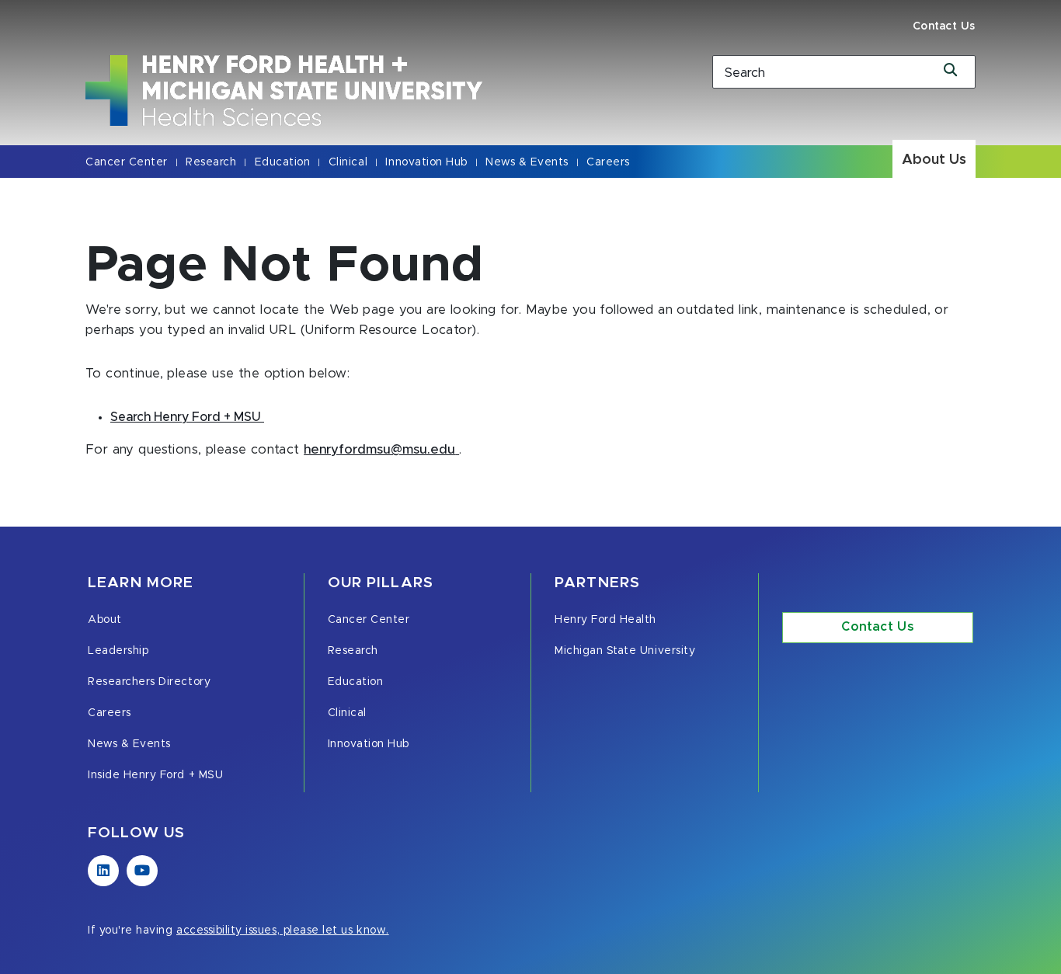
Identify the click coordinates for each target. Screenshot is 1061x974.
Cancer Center (126, 162)
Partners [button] (597, 583)
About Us (934, 160)
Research (211, 162)
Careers (608, 162)
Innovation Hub (426, 162)
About (105, 619)
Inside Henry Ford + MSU (155, 775)
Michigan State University (625, 650)
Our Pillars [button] (380, 583)
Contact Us (944, 26)
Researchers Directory (149, 682)
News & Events (527, 162)
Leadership (118, 650)
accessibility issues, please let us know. (282, 930)
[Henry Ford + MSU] (379, 90)
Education (283, 162)
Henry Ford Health (605, 619)
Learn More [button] (140, 583)
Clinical (348, 162)
